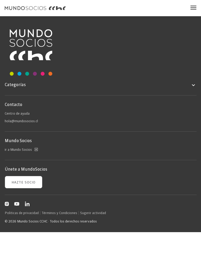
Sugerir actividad (93, 213)
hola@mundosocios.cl (21, 121)
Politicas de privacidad (22, 213)
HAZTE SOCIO (24, 182)
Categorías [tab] (15, 84)
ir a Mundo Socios (18, 149)
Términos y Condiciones (59, 213)
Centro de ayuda (17, 113)
